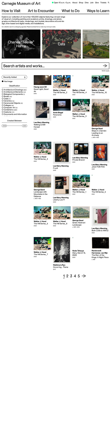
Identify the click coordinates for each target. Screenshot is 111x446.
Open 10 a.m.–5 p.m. (61, 2)
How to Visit (11, 11)
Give (97, 2)
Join (92, 2)
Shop (81, 2)
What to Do (70, 11)
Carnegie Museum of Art (21, 3)
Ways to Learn (98, 11)
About (74, 2)
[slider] (4, 125)
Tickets (103, 2)
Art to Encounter (41, 11)
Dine (87, 2)
